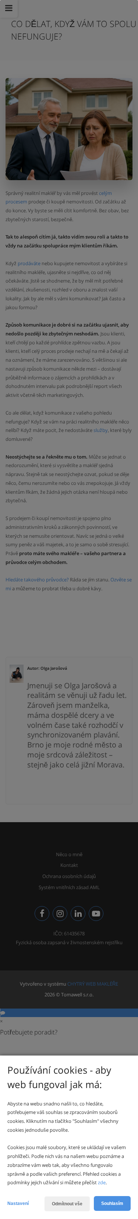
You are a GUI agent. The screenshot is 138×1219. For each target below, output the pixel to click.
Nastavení (18, 1203)
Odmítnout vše (67, 1203)
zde (102, 1182)
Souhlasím (112, 1203)
